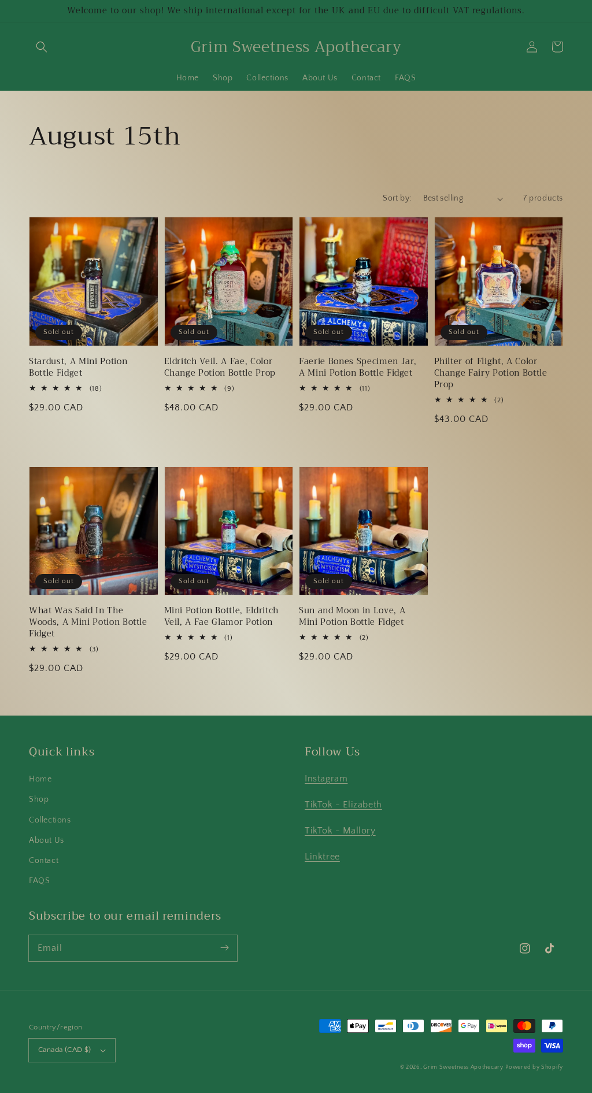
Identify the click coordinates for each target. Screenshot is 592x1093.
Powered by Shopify (534, 1067)
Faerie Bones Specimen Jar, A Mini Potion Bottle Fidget (358, 367)
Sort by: (397, 198)
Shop (39, 799)
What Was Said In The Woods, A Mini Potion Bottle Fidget (88, 622)
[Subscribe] (224, 948)
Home (40, 779)
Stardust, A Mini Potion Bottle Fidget (78, 367)
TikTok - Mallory (340, 830)
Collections (50, 820)
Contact (43, 860)
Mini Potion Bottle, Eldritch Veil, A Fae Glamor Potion (221, 616)
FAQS (39, 880)
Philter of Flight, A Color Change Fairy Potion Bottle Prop (490, 373)
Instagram (326, 778)
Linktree (322, 856)
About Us (46, 840)
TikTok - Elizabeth (343, 804)
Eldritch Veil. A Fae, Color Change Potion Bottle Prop (220, 367)
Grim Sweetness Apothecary (463, 1067)
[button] (41, 47)
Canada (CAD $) (64, 1050)
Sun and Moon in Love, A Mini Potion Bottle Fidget (352, 616)
